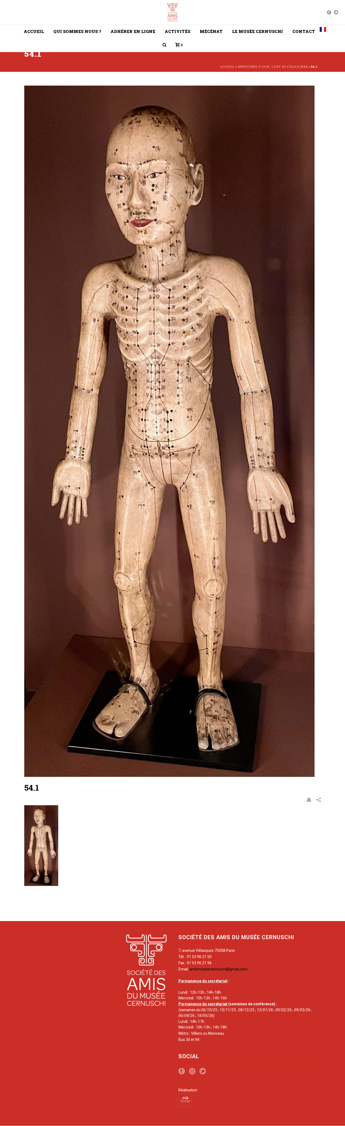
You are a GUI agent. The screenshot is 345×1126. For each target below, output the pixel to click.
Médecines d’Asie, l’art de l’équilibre (273, 67)
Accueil (34, 31)
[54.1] (172, 431)
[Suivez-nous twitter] (202, 1071)
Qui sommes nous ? (77, 31)
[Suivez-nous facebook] (181, 1071)
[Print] (309, 800)
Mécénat (211, 31)
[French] (323, 31)
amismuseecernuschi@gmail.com (218, 969)
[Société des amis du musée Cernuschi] (173, 12)
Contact (303, 31)
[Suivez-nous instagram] (192, 1071)
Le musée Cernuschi (257, 31)
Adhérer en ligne (133, 31)
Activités (177, 31)
